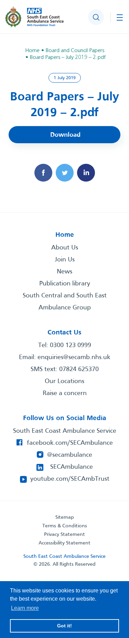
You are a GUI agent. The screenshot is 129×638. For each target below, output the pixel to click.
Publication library (64, 284)
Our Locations (64, 381)
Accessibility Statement (64, 543)
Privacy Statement (64, 534)
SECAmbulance (71, 467)
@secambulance (69, 455)
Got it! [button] (64, 625)
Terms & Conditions (64, 526)
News (64, 272)
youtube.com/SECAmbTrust (69, 479)
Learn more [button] (25, 608)
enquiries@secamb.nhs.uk (73, 357)
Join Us (65, 260)
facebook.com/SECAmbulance (70, 443)
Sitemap (64, 517)
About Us (64, 248)
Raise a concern (65, 393)
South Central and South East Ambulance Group (65, 302)
